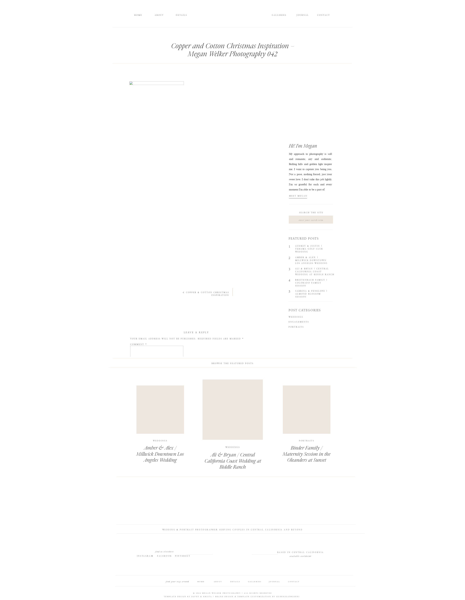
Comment (138, 344)
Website (136, 390)
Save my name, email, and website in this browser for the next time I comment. (193, 402)
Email (135, 381)
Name (135, 373)
